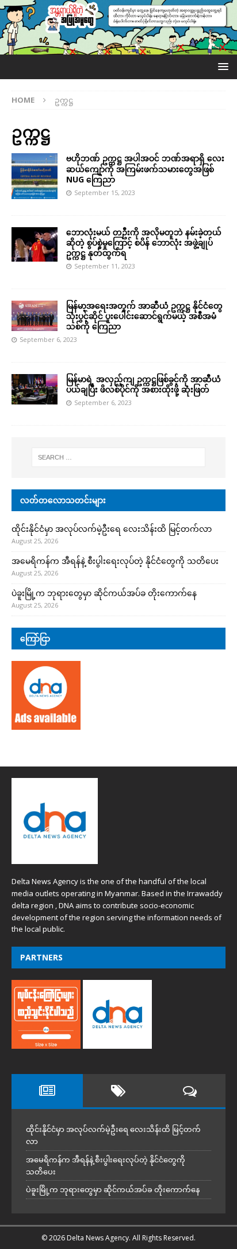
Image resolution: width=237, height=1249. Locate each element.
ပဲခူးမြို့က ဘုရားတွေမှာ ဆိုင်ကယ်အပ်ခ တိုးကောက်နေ (104, 592)
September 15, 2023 (104, 192)
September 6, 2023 (48, 339)
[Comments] (189, 1090)
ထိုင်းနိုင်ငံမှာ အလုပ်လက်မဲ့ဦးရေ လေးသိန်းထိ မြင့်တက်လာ (112, 528)
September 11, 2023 (104, 266)
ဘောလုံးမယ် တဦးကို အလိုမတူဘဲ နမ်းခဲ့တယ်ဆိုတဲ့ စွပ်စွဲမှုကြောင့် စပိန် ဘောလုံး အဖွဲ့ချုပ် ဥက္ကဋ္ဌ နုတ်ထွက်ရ (143, 242)
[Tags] (118, 1090)
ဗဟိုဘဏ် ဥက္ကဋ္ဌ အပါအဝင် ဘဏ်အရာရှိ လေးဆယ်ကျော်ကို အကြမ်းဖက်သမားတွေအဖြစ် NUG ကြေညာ (145, 168)
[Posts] (47, 1090)
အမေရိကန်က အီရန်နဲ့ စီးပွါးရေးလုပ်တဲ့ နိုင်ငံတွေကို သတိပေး (115, 560)
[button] (221, 66)
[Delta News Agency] (118, 47)
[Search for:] (118, 457)
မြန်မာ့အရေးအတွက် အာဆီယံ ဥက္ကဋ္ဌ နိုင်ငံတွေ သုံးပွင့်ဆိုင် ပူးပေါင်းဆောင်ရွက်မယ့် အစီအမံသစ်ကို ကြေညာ (144, 316)
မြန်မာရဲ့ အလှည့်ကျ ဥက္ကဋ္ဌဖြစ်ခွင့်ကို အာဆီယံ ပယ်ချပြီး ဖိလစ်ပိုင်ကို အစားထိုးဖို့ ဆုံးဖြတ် (143, 384)
